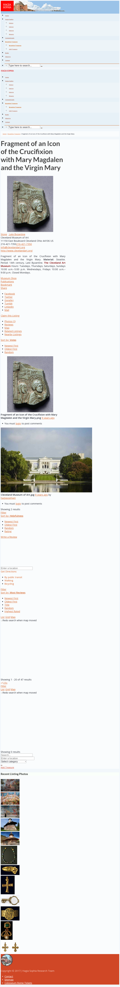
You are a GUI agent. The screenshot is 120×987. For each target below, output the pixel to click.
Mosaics (11, 34)
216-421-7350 (24, 244)
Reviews (8, 324)
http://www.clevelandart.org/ (17, 250)
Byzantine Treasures (15, 45)
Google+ (9, 300)
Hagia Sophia (9, 19)
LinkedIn (9, 306)
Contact (8, 976)
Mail (6, 310)
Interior (11, 27)
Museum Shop (8, 278)
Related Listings (13, 331)
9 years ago (48, 418)
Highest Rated (12, 611)
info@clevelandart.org (13, 247)
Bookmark (6, 284)
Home (4, 134)
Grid (7, 617)
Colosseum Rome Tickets (18, 983)
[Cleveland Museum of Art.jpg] (46, 491)
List (3, 617)
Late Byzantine (16, 234)
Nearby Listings (12, 334)
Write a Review (9, 537)
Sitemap (9, 979)
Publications (7, 281)
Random (9, 352)
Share (4, 288)
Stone (4, 234)
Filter (3, 512)
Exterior (11, 30)
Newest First (11, 345)
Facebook (9, 293)
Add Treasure (13, 49)
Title (6, 604)
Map (6, 327)
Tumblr (8, 303)
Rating (8, 531)
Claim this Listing (10, 315)
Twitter (8, 297)
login (18, 423)
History (11, 23)
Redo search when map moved (20, 620)
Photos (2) (10, 321)
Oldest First (10, 349)
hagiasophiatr (8, 498)
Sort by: (8, 340)
